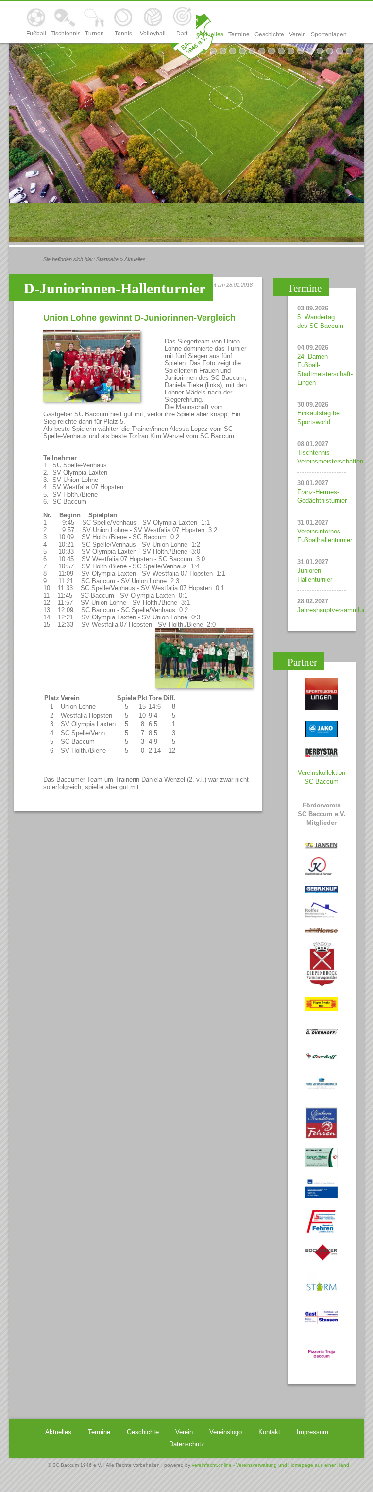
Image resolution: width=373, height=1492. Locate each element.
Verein (297, 34)
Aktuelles (211, 34)
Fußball (36, 33)
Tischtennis (65, 33)
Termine (239, 34)
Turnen (94, 33)
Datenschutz (186, 1444)
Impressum (312, 1432)
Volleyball (153, 33)
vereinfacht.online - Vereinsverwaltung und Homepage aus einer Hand (270, 1465)
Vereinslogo (225, 1432)
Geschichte (269, 34)
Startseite (107, 259)
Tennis (123, 33)
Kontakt (269, 1432)
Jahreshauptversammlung (333, 610)
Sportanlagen (329, 34)
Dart (181, 33)
